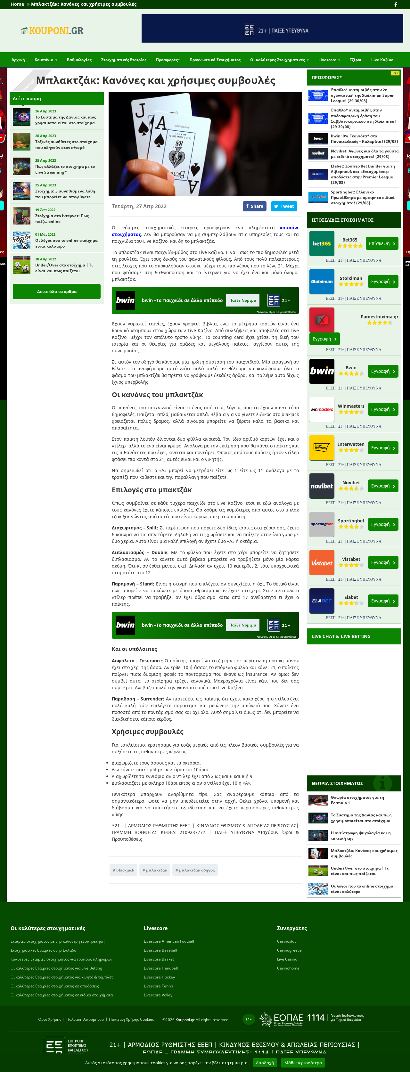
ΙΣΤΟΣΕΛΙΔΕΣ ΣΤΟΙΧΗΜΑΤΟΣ (342, 220)
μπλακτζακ (156, 870)
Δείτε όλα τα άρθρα (57, 291)
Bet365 (349, 240)
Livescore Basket (159, 959)
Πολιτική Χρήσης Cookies (131, 1019)
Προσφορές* (168, 59)
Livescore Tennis (159, 986)
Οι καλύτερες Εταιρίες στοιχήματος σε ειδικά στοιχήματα (62, 995)
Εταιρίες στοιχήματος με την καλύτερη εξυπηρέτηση (57, 941)
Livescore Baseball (160, 950)
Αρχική (18, 59)
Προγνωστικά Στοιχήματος (215, 59)
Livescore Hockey (159, 977)
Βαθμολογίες (79, 59)
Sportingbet (351, 521)
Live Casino (287, 959)
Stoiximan (351, 278)
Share (257, 206)
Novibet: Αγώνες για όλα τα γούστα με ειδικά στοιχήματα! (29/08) (365, 153)
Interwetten (351, 444)
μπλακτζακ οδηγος (197, 870)
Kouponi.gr (185, 1019)
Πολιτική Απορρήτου (85, 1019)
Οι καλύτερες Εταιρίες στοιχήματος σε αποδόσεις (55, 986)
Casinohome (288, 968)
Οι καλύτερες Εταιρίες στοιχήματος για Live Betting (56, 968)
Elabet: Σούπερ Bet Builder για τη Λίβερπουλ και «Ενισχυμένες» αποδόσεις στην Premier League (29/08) (363, 174)
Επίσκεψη (380, 243)
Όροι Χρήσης (49, 1019)
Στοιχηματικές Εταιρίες (123, 59)
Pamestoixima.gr (379, 317)
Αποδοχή (265, 1063)
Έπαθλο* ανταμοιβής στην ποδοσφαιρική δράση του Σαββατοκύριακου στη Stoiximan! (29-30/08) (363, 118)
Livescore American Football (169, 941)
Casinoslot (286, 941)
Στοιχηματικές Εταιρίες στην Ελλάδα (43, 950)
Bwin (351, 367)
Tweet (287, 206)
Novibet (351, 482)
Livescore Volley (158, 995)
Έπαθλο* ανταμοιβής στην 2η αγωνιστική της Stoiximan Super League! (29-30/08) (362, 95)
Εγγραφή (381, 281)
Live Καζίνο (382, 59)
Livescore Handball (161, 968)
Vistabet (351, 559)
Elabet (351, 597)
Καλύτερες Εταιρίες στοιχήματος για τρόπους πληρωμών (61, 959)
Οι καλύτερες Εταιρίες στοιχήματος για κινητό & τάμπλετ (62, 977)
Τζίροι (356, 59)
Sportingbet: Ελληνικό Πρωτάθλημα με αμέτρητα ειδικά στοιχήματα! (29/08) (363, 197)
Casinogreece (289, 950)
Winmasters (351, 406)
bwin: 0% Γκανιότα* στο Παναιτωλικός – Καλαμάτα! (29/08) (364, 138)
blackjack (125, 870)
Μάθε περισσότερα (303, 1063)
